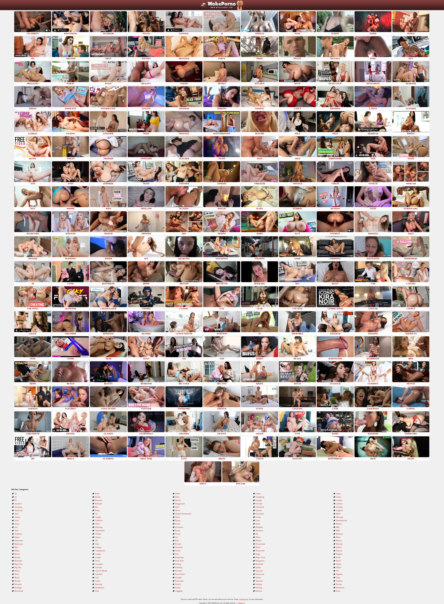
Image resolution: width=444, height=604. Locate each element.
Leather (339, 500)
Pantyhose (340, 587)
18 (15, 493)
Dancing (98, 584)
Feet (177, 540)
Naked (338, 547)
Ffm (177, 554)
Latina (338, 497)
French (178, 584)
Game (258, 493)
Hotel (258, 547)
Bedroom (18, 561)
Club (97, 544)
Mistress (339, 534)
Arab (16, 520)
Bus (96, 507)
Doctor (178, 500)
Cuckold (98, 567)
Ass (16, 527)
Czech (97, 581)
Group (258, 517)
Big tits (17, 567)
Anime (17, 517)
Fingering (179, 557)
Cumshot (98, 574)
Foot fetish (180, 574)
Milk (338, 530)
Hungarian (260, 561)
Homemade (260, 544)
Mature (339, 524)
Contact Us (241, 603)
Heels (258, 537)
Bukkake (98, 503)
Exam (177, 530)
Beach (17, 554)
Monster (339, 544)
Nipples (339, 554)
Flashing (178, 567)
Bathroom (18, 544)
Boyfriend (18, 591)
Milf (338, 527)
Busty (97, 510)
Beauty (17, 557)
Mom (338, 537)
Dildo (177, 493)
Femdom (179, 547)
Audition (18, 534)
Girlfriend (260, 507)
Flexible (178, 571)
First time (179, 561)
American (18, 510)
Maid (338, 514)
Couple (98, 557)
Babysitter (18, 540)
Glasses (259, 510)
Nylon (338, 564)
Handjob (259, 527)
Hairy (258, 524)
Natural (339, 550)
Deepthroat (99, 587)
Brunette (98, 500)
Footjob (178, 577)
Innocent (259, 571)
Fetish (177, 550)
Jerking (259, 584)
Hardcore (259, 530)
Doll (177, 507)
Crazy (97, 561)
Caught (98, 517)
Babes (17, 537)
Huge (258, 554)
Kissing (259, 587)
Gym (258, 520)
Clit (96, 540)
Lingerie (339, 510)
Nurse (338, 561)
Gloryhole (260, 514)
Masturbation (341, 520)
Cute (97, 577)
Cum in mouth (101, 571)
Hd (257, 534)
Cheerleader (100, 530)
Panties (339, 584)
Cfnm (97, 524)
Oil (337, 571)
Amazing (18, 507)
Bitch (16, 574)
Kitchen (259, 591)
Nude (338, 557)
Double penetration (183, 514)
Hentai (258, 540)
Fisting (178, 564)
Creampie (99, 564)
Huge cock (260, 557)
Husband (259, 564)
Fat (176, 537)
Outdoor (339, 581)
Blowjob (18, 584)
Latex (338, 493)
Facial (177, 534)
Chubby (98, 534)
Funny (177, 587)
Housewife (260, 550)
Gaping (259, 500)
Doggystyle (180, 503)
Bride (97, 493)
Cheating (98, 527)
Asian (16, 524)
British (97, 497)
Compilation (100, 550)
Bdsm (16, 550)
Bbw (16, 547)
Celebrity (99, 520)
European (179, 527)
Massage (339, 517)
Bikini (17, 571)
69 (15, 500)
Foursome (179, 581)
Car (96, 514)
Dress (177, 517)
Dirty (177, 497)
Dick (97, 591)
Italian (258, 577)
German (259, 503)
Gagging (178, 591)
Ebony (178, 520)
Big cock (18, 564)
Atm (16, 530)
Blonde (17, 581)
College (98, 547)
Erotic (177, 524)
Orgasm (339, 574)
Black (16, 577)
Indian (258, 567)
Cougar (98, 554)
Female (178, 544)
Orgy (338, 577)
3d (15, 497)
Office (338, 567)
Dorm (177, 510)
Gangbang (260, 497)
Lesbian (339, 503)
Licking (339, 507)
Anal (16, 514)
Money (339, 540)
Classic (98, 537)
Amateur (18, 503)
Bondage (18, 587)
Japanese (259, 581)
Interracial (260, 574)
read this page (243, 599)
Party (338, 591)
